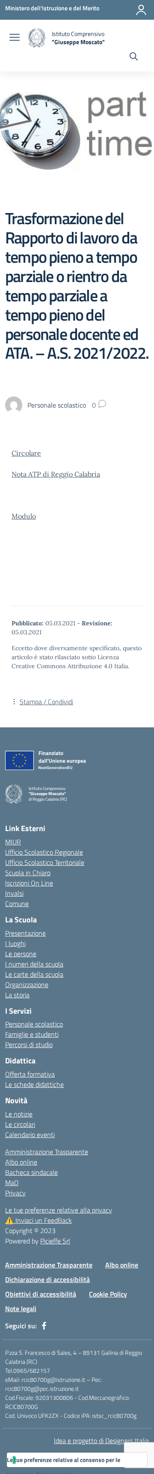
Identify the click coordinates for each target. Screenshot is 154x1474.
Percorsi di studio (29, 1044)
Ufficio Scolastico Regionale (44, 852)
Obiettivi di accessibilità (40, 1294)
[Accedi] (141, 9)
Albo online (21, 1162)
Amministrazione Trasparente (46, 1152)
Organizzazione (26, 984)
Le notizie (19, 1114)
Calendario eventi (30, 1134)
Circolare (26, 453)
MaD (11, 1182)
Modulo (24, 516)
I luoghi (15, 943)
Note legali (20, 1308)
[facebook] (44, 1326)
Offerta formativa (30, 1074)
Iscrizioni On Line (29, 883)
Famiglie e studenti (32, 1034)
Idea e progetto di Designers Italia (101, 1440)
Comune (17, 903)
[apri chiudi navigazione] (14, 38)
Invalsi (14, 893)
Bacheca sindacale (31, 1172)
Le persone (20, 954)
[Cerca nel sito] (133, 57)
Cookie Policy (108, 1294)
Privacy (15, 1193)
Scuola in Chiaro (27, 873)
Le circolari (20, 1124)
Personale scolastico (34, 1024)
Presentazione (25, 933)
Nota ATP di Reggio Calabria (56, 474)
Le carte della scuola (34, 974)
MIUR (13, 842)
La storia (17, 995)
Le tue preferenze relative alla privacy (58, 1210)
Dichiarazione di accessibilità (47, 1279)
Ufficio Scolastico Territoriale (44, 862)
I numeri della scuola (34, 964)
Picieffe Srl (55, 1241)
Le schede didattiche (34, 1084)
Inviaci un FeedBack (38, 1220)
